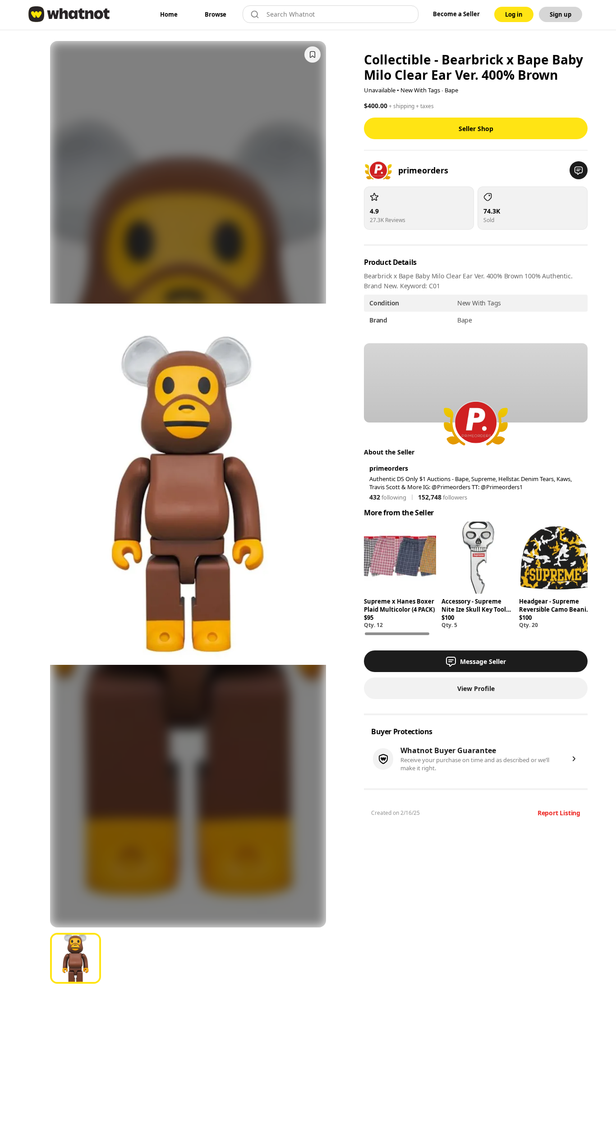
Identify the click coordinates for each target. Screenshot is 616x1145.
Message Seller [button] (483, 661)
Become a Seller (456, 14)
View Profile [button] (476, 688)
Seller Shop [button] (476, 128)
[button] (579, 170)
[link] (168, 14)
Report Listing (559, 813)
